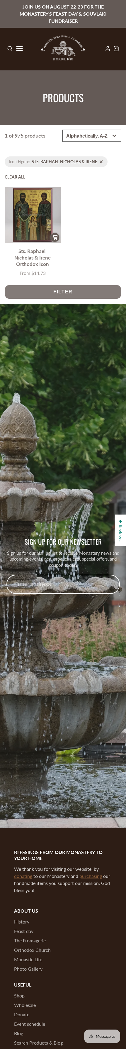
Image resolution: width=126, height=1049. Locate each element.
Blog (18, 1033)
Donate (21, 1014)
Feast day (23, 931)
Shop (19, 995)
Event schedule (29, 1024)
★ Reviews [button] (120, 530)
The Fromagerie (30, 940)
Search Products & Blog (38, 1042)
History (21, 921)
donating (23, 876)
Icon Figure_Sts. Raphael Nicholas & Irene (42, 159)
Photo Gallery (28, 969)
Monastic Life (28, 959)
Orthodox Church (32, 950)
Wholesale (25, 1005)
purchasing (90, 876)
